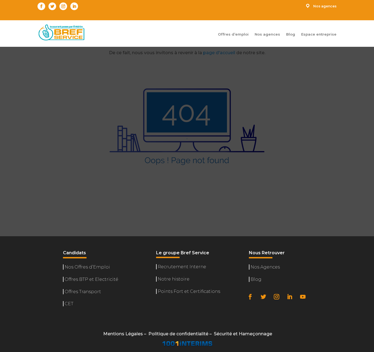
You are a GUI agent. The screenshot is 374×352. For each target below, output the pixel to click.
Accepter (252, 328)
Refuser (294, 328)
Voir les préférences (341, 328)
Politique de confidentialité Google (271, 312)
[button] (363, 251)
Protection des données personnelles (299, 341)
